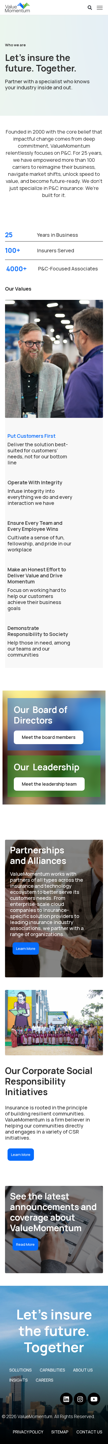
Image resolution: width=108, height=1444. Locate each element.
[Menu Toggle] (99, 7)
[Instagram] (80, 1399)
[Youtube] (94, 1399)
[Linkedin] (66, 1399)
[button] (90, 8)
